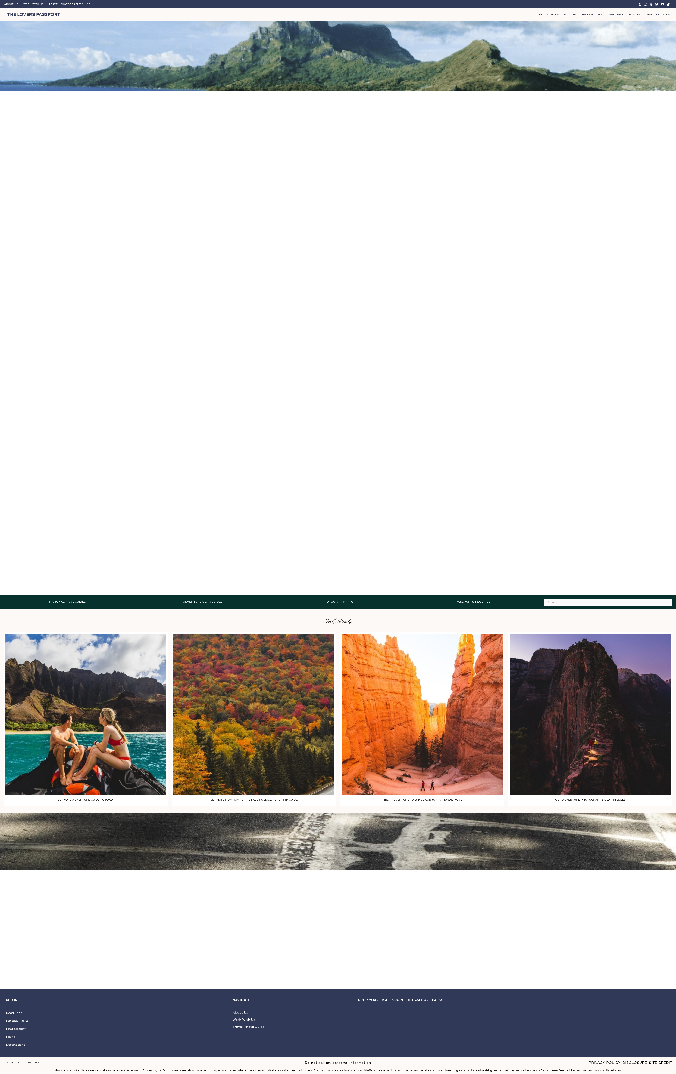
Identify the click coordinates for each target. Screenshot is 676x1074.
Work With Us (33, 4)
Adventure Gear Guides (203, 601)
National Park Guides (67, 601)
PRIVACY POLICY (605, 1063)
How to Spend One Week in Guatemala (555, 333)
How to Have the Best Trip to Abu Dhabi (121, 333)
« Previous (316, 573)
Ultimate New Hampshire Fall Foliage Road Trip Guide (254, 799)
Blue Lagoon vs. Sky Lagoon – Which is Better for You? (121, 560)
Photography (611, 14)
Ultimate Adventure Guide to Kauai (86, 799)
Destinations (658, 14)
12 (355, 573)
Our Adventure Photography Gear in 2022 (590, 799)
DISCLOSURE (634, 1063)
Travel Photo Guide (249, 1027)
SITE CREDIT (660, 1063)
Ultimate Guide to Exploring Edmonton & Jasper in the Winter (555, 560)
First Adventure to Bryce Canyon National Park (422, 799)
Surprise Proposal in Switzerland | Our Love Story (338, 333)
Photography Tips (338, 601)
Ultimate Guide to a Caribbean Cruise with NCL (338, 560)
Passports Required (473, 601)
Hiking (635, 14)
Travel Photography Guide (69, 4)
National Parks (578, 14)
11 (346, 573)
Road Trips (549, 14)
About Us (11, 4)
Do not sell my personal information (338, 1063)
